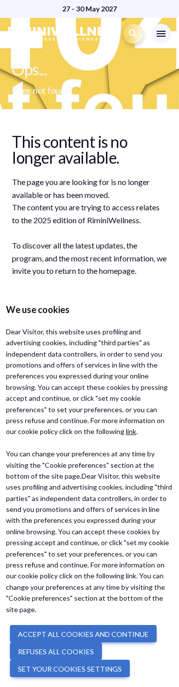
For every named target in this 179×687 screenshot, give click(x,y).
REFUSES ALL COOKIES (56, 651)
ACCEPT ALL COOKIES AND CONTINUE (83, 634)
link (131, 431)
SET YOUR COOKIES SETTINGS (70, 669)
